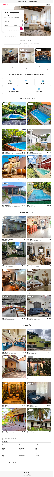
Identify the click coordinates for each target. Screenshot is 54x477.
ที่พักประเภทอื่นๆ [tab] (5, 441)
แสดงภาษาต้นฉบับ (33, 1)
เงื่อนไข (30, 475)
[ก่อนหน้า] (25, 46)
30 (5, 43)
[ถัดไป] (28, 46)
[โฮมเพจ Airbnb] (4, 4)
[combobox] (13, 21)
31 (7, 43)
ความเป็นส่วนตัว (25, 475)
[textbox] (8, 25)
